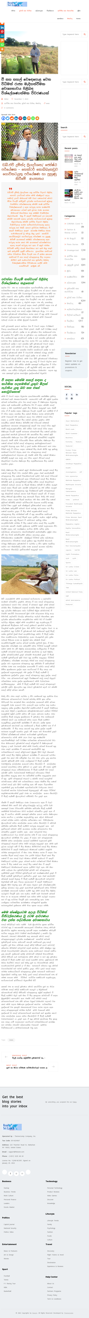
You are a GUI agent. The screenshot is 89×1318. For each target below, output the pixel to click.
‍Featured (69, 604)
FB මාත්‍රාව (71, 238)
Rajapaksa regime (73, 524)
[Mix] (29, 118)
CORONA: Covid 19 (75, 224)
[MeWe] (24, 118)
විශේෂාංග (50, 11)
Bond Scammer (71, 433)
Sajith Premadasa (72, 554)
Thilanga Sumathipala (74, 583)
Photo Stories (72, 244)
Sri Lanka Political (73, 579)
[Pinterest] (20, 118)
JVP (81, 472)
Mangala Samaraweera (71, 490)
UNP (67, 596)
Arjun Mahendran (72, 421)
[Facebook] (3, 118)
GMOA (68, 459)
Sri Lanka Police (72, 575)
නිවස (13, 11)
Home (78, 19)
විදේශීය (70, 321)
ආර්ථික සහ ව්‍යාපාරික (66, 11)
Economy (69, 442)
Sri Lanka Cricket (72, 567)
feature (78, 442)
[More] (37, 118)
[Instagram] (16, 1173)
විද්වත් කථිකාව (74, 315)
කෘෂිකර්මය (72, 277)
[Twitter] (8, 118)
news (48, 103)
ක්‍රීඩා (79, 11)
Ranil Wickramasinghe (72, 540)
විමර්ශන (70, 327)
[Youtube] (22, 1173)
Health (68, 468)
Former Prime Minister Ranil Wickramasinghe (72, 452)
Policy (75, 1102)
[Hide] (1, 53)
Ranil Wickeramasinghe (72, 534)
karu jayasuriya (72, 476)
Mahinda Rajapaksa (73, 480)
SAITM (77, 550)
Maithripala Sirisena (73, 485)
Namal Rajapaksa (72, 495)
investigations (71, 472)
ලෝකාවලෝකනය (74, 309)
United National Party (74, 592)
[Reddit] (12, 118)
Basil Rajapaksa (72, 425)
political (76, 500)
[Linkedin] (16, 118)
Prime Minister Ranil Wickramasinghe (74, 518)
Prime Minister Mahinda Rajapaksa (73, 512)
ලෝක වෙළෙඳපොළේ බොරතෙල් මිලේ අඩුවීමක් (78, 176)
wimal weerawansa (73, 600)
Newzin (34, 1313)
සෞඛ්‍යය (60, 19)
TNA (67, 588)
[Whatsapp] (33, 118)
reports (68, 550)
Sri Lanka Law (71, 571)
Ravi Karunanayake (73, 546)
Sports (68, 563)
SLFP (67, 558)
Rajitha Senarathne (73, 528)
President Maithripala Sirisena (74, 505)
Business (69, 438)
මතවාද (70, 19)
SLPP (74, 558)
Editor (6, 99)
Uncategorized (73, 250)
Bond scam (70, 429)
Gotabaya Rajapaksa (73, 464)
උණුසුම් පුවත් (73, 265)
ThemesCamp (68, 1313)
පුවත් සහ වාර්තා (25, 11)
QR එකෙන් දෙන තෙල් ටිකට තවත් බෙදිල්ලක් (78, 158)
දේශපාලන (39, 11)
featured (69, 446)
